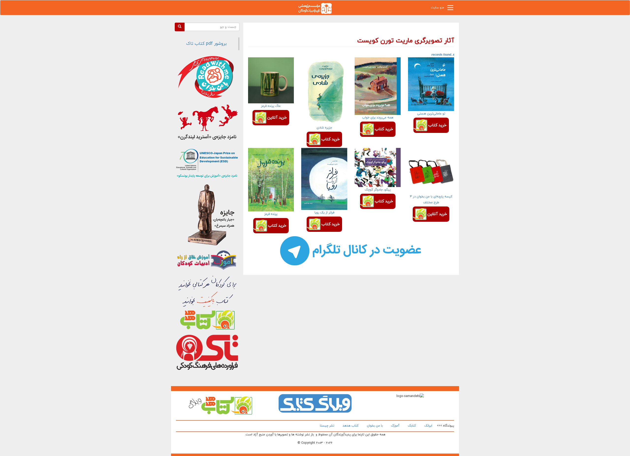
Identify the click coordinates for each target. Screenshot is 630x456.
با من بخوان (375, 426)
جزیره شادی (324, 128)
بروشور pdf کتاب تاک (206, 44)
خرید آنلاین (277, 117)
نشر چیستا (327, 426)
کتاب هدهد (351, 426)
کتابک (412, 426)
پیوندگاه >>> (445, 426)
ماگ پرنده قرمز (271, 106)
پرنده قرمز (270, 214)
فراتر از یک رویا (324, 212)
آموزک (395, 426)
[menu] (450, 9)
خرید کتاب (437, 125)
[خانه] (315, 8)
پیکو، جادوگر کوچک (378, 190)
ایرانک (428, 426)
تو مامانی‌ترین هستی (431, 113)
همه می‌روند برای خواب (377, 117)
